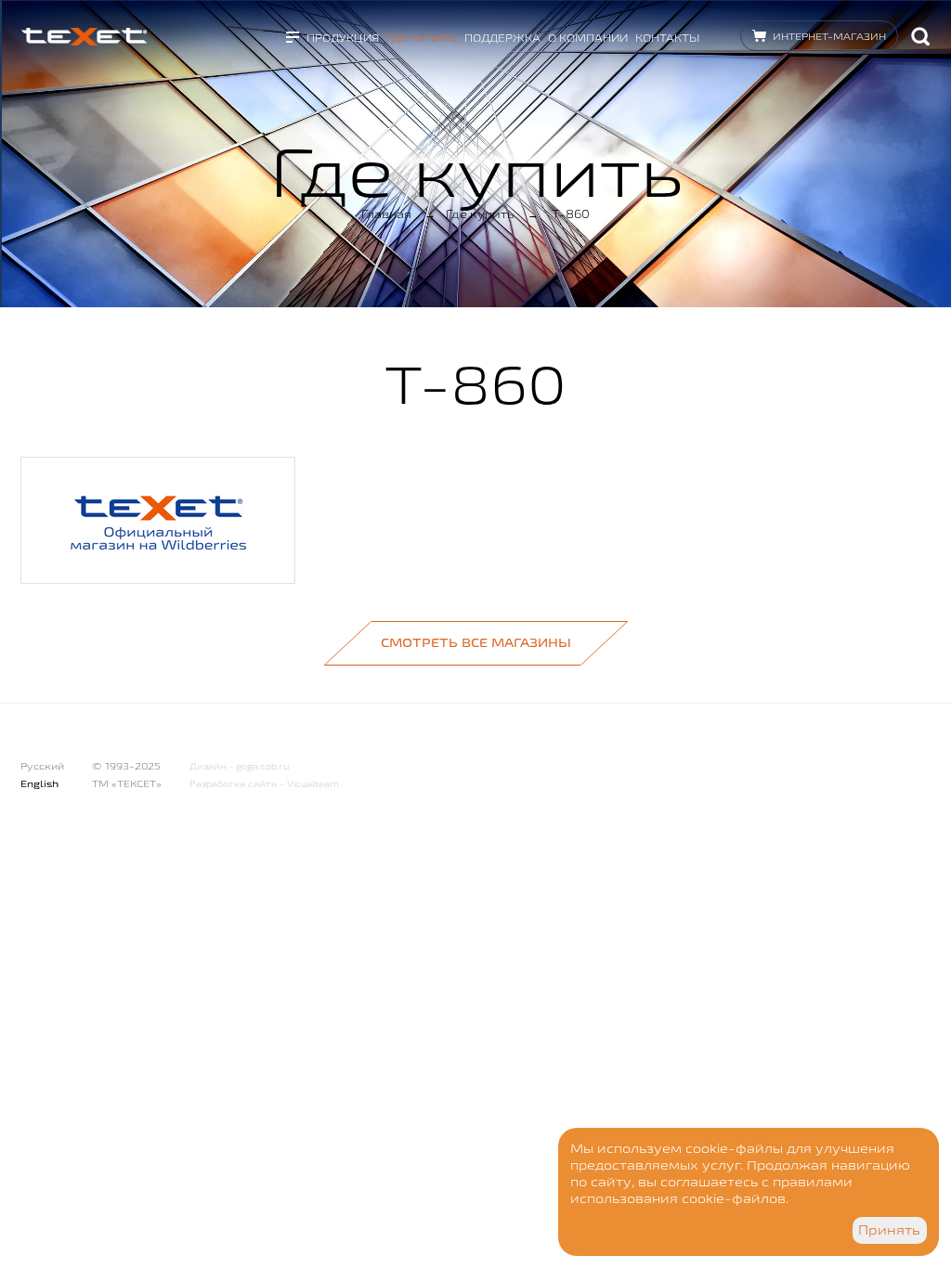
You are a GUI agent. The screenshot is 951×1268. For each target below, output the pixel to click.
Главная (386, 213)
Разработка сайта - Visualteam (264, 784)
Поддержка (502, 38)
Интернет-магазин (829, 36)
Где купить (421, 38)
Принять (889, 1230)
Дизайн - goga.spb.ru (239, 766)
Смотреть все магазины (476, 642)
